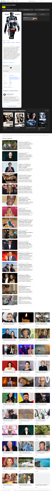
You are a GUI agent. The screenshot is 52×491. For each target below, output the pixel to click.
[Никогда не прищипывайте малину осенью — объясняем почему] (42, 432)
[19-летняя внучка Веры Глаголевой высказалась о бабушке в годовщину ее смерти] (9, 480)
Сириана (5, 127)
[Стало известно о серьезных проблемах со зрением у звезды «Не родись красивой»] (9, 464)
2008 (4, 40)
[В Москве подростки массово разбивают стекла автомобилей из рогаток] (42, 352)
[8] (16, 69)
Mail (1, 490)
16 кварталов (17, 127)
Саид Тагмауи (15, 79)
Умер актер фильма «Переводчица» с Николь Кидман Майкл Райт (24, 199)
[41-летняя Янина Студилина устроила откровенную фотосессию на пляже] (9, 432)
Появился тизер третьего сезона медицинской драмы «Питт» (25, 299)
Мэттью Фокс (15, 78)
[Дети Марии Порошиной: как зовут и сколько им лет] (26, 336)
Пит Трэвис (11, 75)
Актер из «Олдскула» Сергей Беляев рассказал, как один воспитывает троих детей (25, 221)
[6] (12, 69)
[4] (9, 69)
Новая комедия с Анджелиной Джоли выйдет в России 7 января (25, 232)
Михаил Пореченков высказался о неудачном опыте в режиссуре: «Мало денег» (25, 243)
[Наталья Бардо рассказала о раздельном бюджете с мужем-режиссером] (26, 480)
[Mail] (1, 1)
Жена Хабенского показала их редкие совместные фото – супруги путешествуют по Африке (25, 266)
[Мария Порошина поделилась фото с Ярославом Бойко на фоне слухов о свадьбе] (26, 352)
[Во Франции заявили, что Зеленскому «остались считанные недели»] (26, 400)
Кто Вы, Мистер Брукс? (31, 127)
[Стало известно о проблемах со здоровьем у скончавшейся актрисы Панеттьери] (9, 319)
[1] (4, 69)
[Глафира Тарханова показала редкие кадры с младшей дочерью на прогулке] (26, 368)
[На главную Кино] (4, 1)
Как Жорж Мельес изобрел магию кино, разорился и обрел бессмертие (25, 177)
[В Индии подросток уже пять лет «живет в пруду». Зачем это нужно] (26, 464)
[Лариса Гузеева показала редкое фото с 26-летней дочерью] (9, 352)
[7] (14, 69)
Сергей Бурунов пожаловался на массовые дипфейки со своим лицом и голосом (25, 155)
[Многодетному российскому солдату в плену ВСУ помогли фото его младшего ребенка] (42, 319)
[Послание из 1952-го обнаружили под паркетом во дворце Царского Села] (26, 416)
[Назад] (45, 110)
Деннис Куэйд (11, 77)
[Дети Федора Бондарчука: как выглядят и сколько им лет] (42, 384)
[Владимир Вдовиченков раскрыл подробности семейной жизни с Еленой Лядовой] (9, 336)
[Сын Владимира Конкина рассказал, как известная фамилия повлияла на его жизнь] (9, 448)
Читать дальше (6, 102)
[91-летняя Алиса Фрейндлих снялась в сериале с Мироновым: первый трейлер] (42, 336)
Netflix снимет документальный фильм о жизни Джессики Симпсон (24, 210)
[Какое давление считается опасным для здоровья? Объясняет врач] (42, 416)
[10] (19, 69)
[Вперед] (48, 110)
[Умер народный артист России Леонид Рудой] (26, 319)
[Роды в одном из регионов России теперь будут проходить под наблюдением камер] (26, 448)
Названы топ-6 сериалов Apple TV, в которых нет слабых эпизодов (24, 166)
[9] (17, 69)
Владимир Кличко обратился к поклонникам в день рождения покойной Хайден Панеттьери (25, 255)
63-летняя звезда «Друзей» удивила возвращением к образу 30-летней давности (25, 188)
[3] (7, 69)
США (10, 80)
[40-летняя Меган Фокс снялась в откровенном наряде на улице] (9, 400)
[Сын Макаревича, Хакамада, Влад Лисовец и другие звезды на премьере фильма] (42, 480)
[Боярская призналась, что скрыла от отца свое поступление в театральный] (26, 432)
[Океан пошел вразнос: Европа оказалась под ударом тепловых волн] (42, 464)
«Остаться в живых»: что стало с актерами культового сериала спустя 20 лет (25, 144)
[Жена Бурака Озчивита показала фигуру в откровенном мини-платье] (9, 384)
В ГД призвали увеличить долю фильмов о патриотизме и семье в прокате (24, 288)
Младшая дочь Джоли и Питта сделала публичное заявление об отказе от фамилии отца (24, 277)
